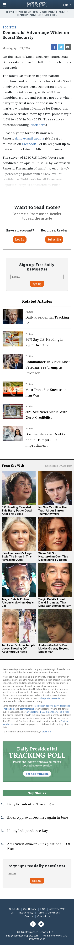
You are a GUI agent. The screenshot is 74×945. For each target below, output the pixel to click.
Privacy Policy (25, 912)
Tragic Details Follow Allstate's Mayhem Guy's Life (18, 602)
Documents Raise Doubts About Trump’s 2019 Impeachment (45, 439)
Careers (28, 916)
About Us (14, 909)
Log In (67, 4)
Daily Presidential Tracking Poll (32, 804)
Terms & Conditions (48, 912)
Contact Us (43, 916)
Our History (29, 909)
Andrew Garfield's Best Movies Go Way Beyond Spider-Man (53, 648)
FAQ (42, 909)
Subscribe (54, 239)
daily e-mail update (29, 138)
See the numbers (37, 773)
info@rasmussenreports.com (22, 935)
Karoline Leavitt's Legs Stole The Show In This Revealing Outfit (17, 556)
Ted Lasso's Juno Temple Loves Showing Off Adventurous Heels (18, 648)
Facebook (28, 144)
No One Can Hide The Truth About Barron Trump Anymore (52, 510)
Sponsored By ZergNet (58, 465)
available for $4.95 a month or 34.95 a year (48, 711)
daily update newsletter (49, 698)
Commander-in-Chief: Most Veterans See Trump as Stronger (47, 367)
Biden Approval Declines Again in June (37, 817)
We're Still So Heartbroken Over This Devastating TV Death (53, 556)
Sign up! (37, 283)
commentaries (27, 708)
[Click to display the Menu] (4, 4)
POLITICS (9, 27)
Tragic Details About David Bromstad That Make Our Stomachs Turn (54, 602)
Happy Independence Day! (28, 831)
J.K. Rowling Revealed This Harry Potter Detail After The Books (17, 510)
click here (37, 125)
